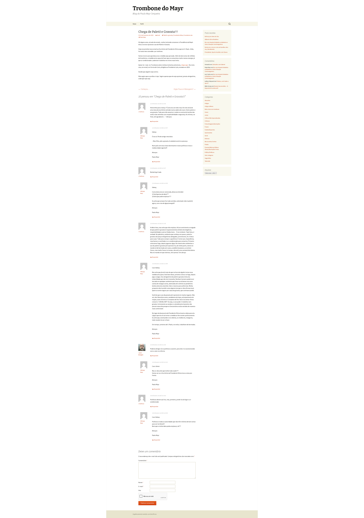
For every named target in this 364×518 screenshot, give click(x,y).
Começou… (144, 89)
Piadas (207, 144)
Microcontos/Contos (210, 141)
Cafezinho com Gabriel (218, 64)
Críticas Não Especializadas (212, 118)
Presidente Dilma (178, 35)
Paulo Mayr (143, 37)
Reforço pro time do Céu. (212, 36)
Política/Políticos (209, 152)
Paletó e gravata (168, 35)
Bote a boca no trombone (212, 109)
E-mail (141, 486)
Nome (140, 482)
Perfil (142, 24)
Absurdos (207, 100)
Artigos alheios (209, 106)
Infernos (207, 138)
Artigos (207, 103)
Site (139, 490)
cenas (206, 115)
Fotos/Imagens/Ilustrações (212, 124)
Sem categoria (209, 155)
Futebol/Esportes (210, 130)
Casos (206, 112)
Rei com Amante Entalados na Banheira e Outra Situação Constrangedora (216, 69)
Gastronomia (208, 133)
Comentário (142, 460)
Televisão (207, 161)
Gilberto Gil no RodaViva (211, 39)
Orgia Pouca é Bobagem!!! (185, 89)
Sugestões (208, 158)
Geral (158, 35)
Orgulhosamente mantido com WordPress (145, 514)
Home (134, 24)
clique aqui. (184, 65)
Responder (155, 121)
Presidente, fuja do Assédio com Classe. (216, 52)
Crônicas (207, 121)
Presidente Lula (188, 35)
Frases (207, 127)
